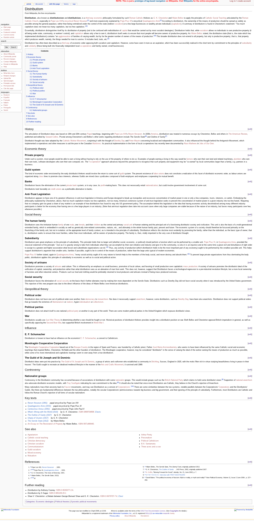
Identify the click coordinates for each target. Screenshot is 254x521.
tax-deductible (158, 513)
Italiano (6, 102)
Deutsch (7, 95)
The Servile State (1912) (38, 421)
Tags (74, 4)
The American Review (237, 134)
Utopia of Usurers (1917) (38, 418)
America (154, 134)
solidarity (32, 46)
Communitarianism (36, 447)
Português (7, 107)
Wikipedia (188, 1)
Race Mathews (190, 144)
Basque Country (81, 347)
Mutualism (32, 456)
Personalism (146, 438)
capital (124, 30)
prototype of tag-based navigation (150, 1)
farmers (190, 159)
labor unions (159, 174)
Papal (89, 134)
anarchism (140, 299)
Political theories (62, 502)
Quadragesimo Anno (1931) (39, 406)
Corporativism (124, 387)
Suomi (6, 110)
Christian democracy (36, 441)
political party (72, 311)
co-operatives (86, 46)
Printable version (9, 83)
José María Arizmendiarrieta (165, 347)
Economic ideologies (45, 502)
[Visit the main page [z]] (11, 11)
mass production (190, 266)
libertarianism (58, 302)
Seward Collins (52, 137)
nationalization (152, 185)
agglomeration (64, 36)
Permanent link (9, 86)
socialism (119, 24)
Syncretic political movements (84, 502)
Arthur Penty (146, 435)
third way (66, 43)
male (72, 225)
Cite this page (8, 88)
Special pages (9, 81)
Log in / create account (240, 1)
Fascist (67, 387)
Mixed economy (34, 453)
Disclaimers (145, 516)
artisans (58, 266)
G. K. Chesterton (160, 18)
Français (7, 100)
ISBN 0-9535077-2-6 (64, 490)
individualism (84, 302)
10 (132, 386)
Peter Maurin (134, 141)
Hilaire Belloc (177, 18)
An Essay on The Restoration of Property (45, 424)
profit (103, 185)
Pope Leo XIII (56, 21)
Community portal (10, 56)
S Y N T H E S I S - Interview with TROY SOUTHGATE (165, 475)
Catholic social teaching (38, 438)
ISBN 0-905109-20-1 (57, 493)
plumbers (238, 159)
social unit (128, 225)
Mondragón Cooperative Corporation (44, 347)
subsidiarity (247, 43)
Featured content (10, 32)
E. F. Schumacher (88, 338)
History (66, 4)
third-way (89, 18)
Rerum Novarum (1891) (37, 403)
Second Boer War (53, 323)
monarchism (103, 299)
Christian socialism (36, 444)
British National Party (174, 380)
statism (70, 302)
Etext (120, 496)
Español (6, 97)
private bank (71, 185)
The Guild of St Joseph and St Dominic (78, 362)
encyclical (68, 21)
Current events (9, 35)
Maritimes (96, 144)
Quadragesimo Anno (151, 21)
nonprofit (166, 513)
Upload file (7, 78)
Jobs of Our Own (206, 144)
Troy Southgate (73, 383)
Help (5, 67)
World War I (99, 323)
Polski (6, 105)
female (82, 225)
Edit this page (54, 4)
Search (3, 41)
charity (172, 513)
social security (63, 281)
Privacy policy (115, 516)
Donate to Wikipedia (11, 64)
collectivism (98, 302)
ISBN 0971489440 (86, 424)
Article (28, 4)
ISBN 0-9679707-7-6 (108, 496)
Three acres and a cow (151, 447)
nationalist (120, 380)
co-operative (95, 162)
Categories (30, 502)
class (41, 176)
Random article (9, 37)
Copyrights (174, 511)
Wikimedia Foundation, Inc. (122, 513)
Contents (7, 30)
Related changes (10, 76)
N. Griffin (149, 472)
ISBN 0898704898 (86, 412)
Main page (7, 27)
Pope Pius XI (126, 21)
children (97, 225)
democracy (90, 299)
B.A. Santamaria (148, 444)
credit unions (56, 189)
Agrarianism (33, 435)
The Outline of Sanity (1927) (40, 415)
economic (98, 18)
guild (122, 174)
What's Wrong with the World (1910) (43, 412)
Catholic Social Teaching (215, 18)
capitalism (176, 24)
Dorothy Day (119, 141)
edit (250, 129)
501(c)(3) (148, 513)
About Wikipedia (9, 54)
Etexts (98, 412)
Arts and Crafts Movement (112, 365)
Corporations (224, 387)
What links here (9, 73)
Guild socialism (34, 450)
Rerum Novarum (80, 21)
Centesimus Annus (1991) (39, 409)
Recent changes (9, 59)
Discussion (39, 4)
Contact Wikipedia (10, 61)
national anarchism (244, 380)
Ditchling (155, 362)
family (60, 225)
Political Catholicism (150, 441)
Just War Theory (53, 320)
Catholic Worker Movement (74, 141)
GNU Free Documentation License (153, 511)
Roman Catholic (136, 18)
